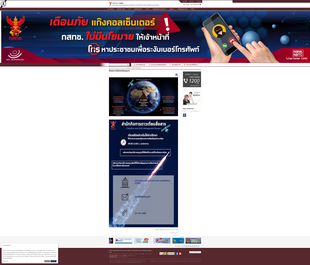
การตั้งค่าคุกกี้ (5, 261)
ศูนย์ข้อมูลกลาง (138, 9)
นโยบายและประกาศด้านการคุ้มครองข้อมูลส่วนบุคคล (133, 261)
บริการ (147, 9)
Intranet (187, 4)
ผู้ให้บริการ (192, 1)
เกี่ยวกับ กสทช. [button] (121, 9)
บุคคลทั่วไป (185, 1)
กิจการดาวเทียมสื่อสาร (120, 68)
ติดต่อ (192, 9)
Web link (192, 4)
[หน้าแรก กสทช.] (134, 5)
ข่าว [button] (130, 9)
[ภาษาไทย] (200, 4)
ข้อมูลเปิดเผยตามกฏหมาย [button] (159, 9)
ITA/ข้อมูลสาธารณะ (182, 9)
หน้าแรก (112, 9)
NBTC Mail (197, 4)
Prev (111, 240)
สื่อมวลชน (199, 1)
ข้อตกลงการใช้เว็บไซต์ (114, 261)
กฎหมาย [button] (171, 9)
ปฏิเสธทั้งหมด (47, 261)
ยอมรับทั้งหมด (53, 261)
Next (181, 240)
